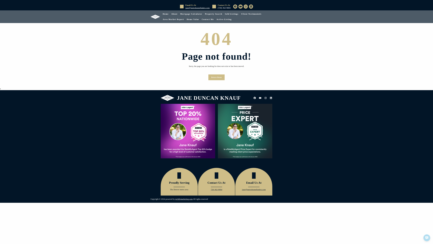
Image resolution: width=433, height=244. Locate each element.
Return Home (216, 77)
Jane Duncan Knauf (209, 98)
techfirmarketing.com (184, 199)
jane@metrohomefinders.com (197, 8)
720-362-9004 (216, 190)
